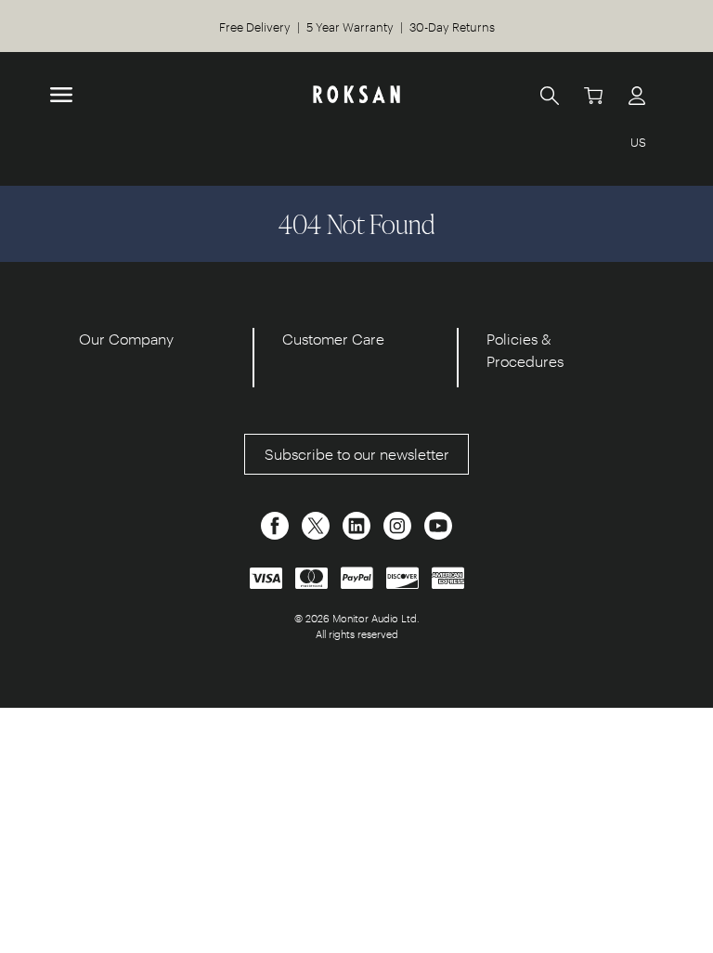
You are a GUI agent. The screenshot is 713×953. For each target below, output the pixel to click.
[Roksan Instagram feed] (399, 523)
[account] (636, 95)
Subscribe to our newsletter (357, 454)
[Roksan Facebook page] (276, 523)
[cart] (593, 95)
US (638, 142)
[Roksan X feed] (317, 523)
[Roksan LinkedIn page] (358, 523)
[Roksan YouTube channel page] (438, 523)
